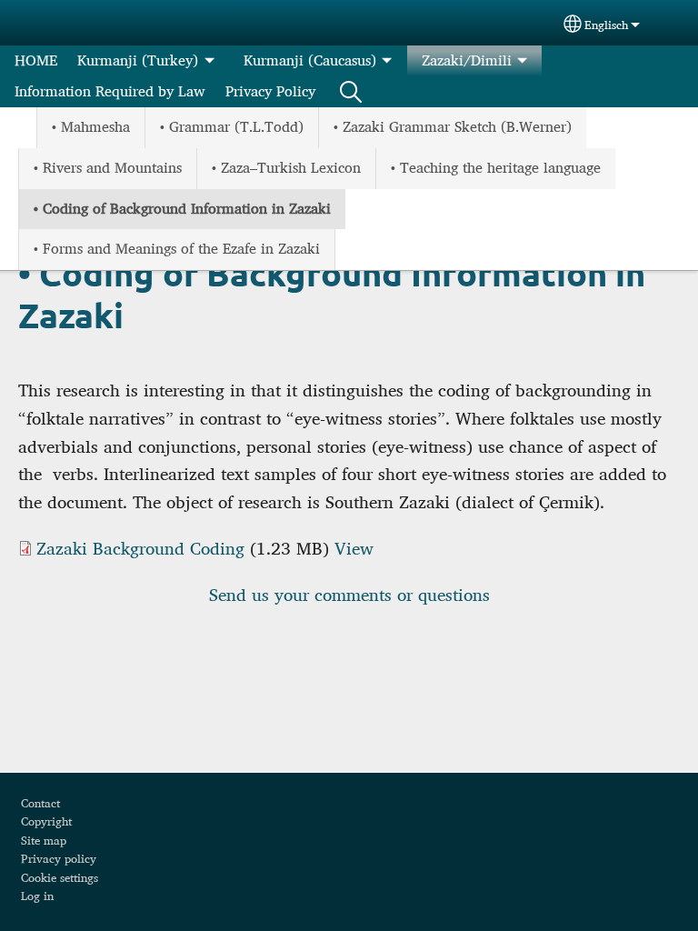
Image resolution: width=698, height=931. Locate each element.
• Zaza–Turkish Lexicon (286, 168)
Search (351, 91)
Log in (37, 895)
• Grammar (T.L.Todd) (232, 127)
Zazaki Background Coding (140, 548)
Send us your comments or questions (349, 594)
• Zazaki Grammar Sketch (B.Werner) (453, 127)
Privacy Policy (270, 91)
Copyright (46, 821)
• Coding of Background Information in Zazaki (182, 208)
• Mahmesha (91, 127)
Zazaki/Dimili (467, 60)
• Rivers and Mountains (108, 168)
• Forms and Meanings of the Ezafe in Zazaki (177, 248)
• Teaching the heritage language (496, 168)
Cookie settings (59, 877)
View (354, 548)
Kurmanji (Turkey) (137, 60)
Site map (43, 840)
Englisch (606, 25)
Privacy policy (58, 858)
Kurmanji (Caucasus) (310, 60)
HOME (36, 60)
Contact (40, 803)
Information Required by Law (110, 91)
